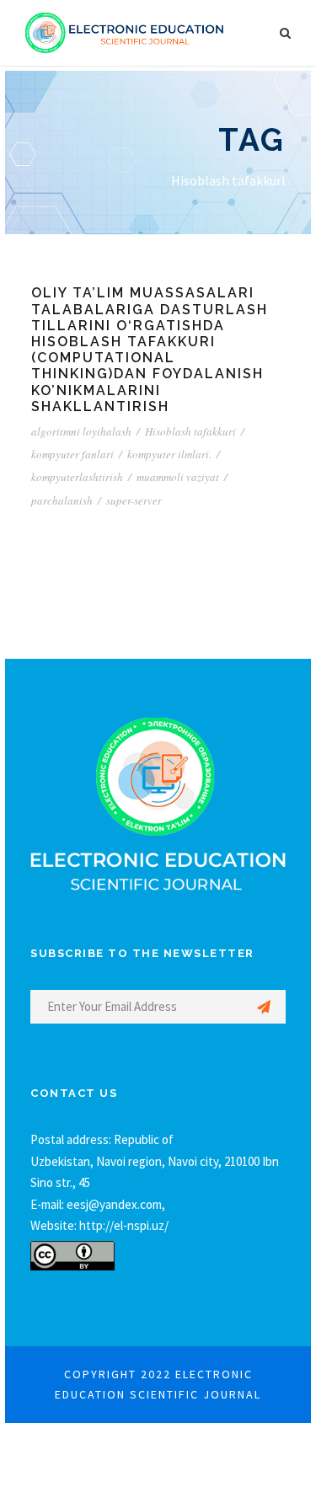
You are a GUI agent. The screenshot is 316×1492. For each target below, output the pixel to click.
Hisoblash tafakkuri (190, 431)
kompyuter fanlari (72, 454)
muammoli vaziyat (178, 476)
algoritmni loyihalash (81, 431)
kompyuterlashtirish (77, 476)
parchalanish (62, 500)
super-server (134, 500)
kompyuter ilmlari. (169, 454)
